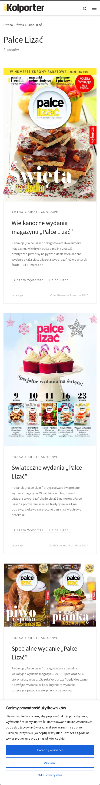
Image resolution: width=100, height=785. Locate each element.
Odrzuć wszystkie (50, 775)
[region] (50, 742)
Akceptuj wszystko (50, 750)
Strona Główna (13, 25)
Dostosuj (50, 762)
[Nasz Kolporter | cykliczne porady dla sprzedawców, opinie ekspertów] (23, 7)
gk (21, 295)
